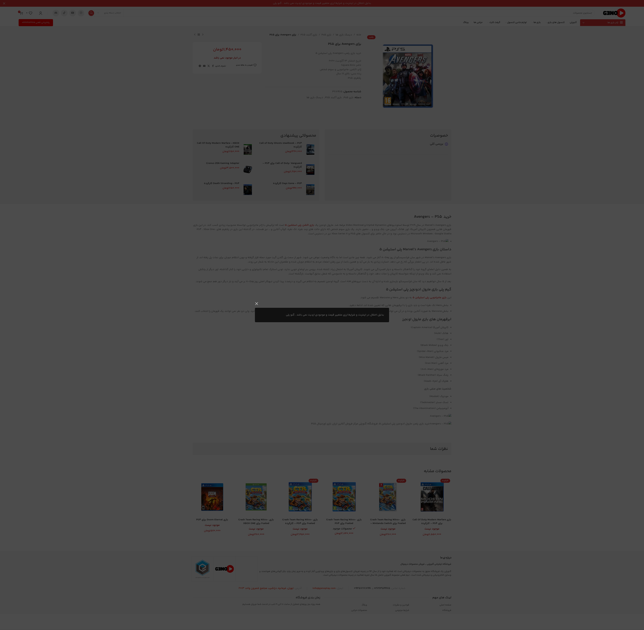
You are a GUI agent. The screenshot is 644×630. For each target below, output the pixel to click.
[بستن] (256, 303)
